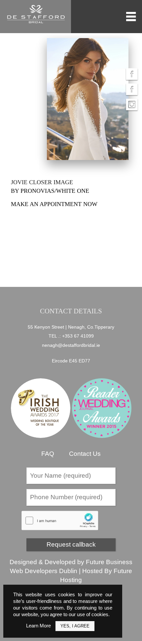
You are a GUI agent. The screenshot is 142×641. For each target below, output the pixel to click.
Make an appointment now (54, 204)
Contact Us (85, 453)
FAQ (47, 453)
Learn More (38, 625)
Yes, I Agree (74, 625)
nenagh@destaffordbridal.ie (71, 345)
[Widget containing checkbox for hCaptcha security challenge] (59, 520)
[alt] (87, 99)
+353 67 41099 (78, 336)
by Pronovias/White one (50, 190)
